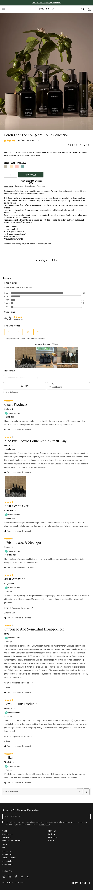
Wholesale (6, 837)
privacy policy (44, 825)
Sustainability (53, 837)
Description (8, 186)
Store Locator (7, 834)
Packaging (41, 186)
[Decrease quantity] (6, 175)
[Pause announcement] (84, 3)
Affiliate (51, 841)
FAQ (3, 848)
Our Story (51, 834)
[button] (2, 71)
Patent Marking (8, 864)
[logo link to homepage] (46, 9)
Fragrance (19, 186)
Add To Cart (31, 174)
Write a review (33, 140)
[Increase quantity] (15, 175)
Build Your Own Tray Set (11, 841)
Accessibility (7, 861)
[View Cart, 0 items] (89, 9)
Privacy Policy (7, 854)
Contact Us (6, 851)
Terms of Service (9, 858)
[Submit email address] (89, 816)
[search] (83, 9)
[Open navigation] (15, 9)
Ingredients (30, 186)
